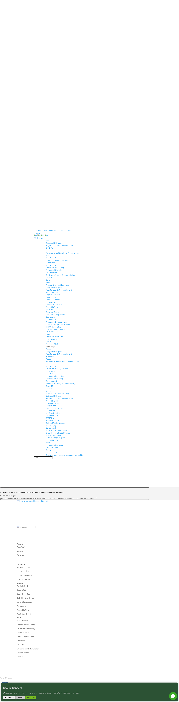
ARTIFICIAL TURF (52, 292)
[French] (39, 235)
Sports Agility (51, 317)
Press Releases (52, 339)
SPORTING (50, 309)
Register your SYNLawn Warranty (59, 245)
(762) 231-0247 (52, 344)
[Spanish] (46, 235)
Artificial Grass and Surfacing (57, 285)
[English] (35, 235)
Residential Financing (54, 270)
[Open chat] (173, 696)
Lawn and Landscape (54, 300)
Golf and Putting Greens (55, 314)
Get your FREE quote (54, 243)
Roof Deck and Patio (54, 304)
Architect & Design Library (56, 322)
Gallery (49, 280)
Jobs (47, 255)
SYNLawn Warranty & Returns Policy (60, 275)
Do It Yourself (51, 272)
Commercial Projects (54, 337)
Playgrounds (51, 297)
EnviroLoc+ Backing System (57, 260)
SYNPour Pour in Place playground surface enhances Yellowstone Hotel (32, 492)
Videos (48, 282)
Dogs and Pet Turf (53, 295)
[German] (43, 235)
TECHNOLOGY (51, 258)
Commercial (51, 319)
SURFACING (51, 302)
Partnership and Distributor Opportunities (62, 253)
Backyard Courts (52, 312)
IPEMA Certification (53, 327)
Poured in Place (52, 307)
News (48, 334)
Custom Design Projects (55, 329)
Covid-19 (49, 277)
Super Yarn (50, 263)
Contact (49, 341)
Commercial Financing (55, 268)
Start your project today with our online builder (52, 230)
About (48, 240)
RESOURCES (51, 265)
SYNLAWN (50, 248)
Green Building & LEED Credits (58, 324)
